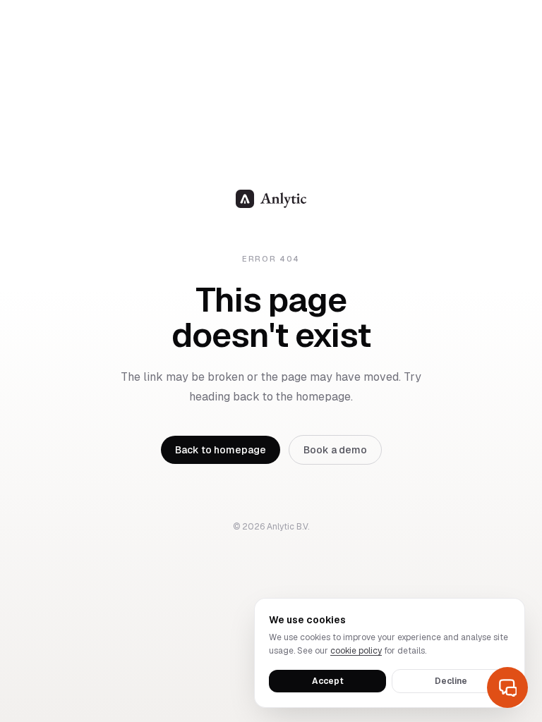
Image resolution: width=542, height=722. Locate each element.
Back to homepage (220, 449)
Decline (451, 681)
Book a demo (335, 449)
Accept (328, 681)
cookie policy (356, 650)
